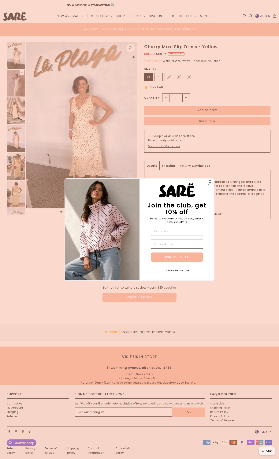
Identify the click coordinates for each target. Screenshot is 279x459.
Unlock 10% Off (177, 257)
